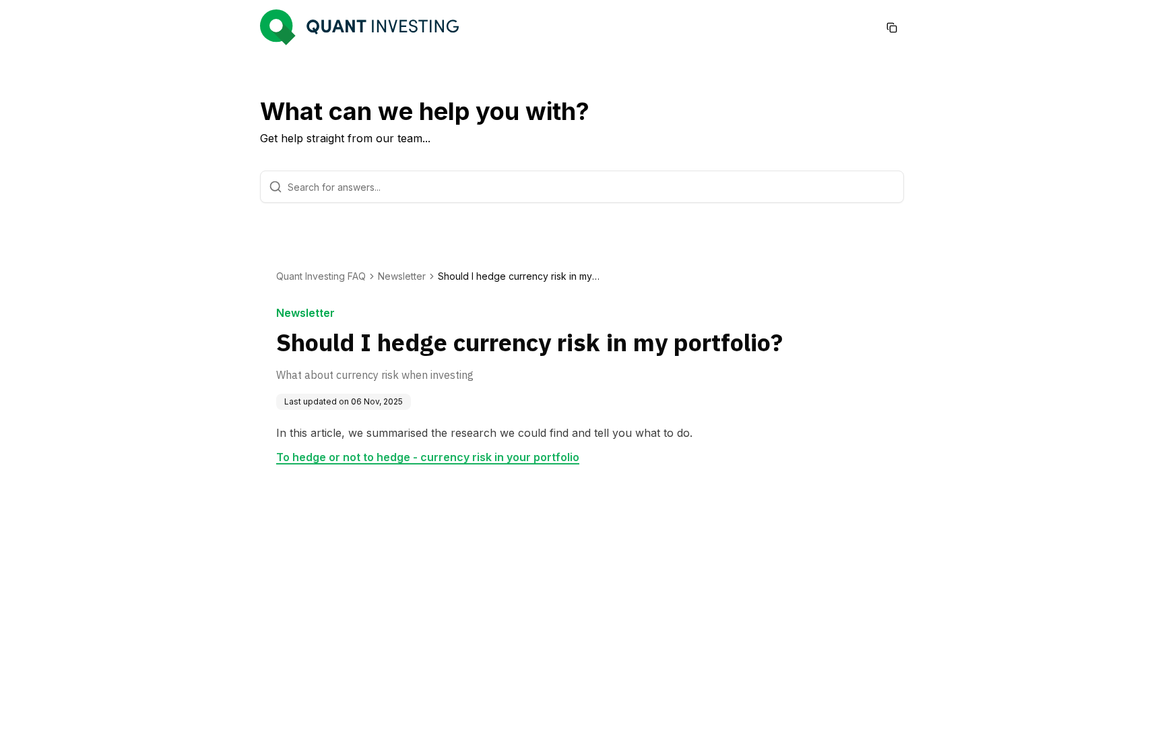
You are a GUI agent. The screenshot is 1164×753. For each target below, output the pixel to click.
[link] (519, 276)
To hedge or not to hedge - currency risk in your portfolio (427, 457)
